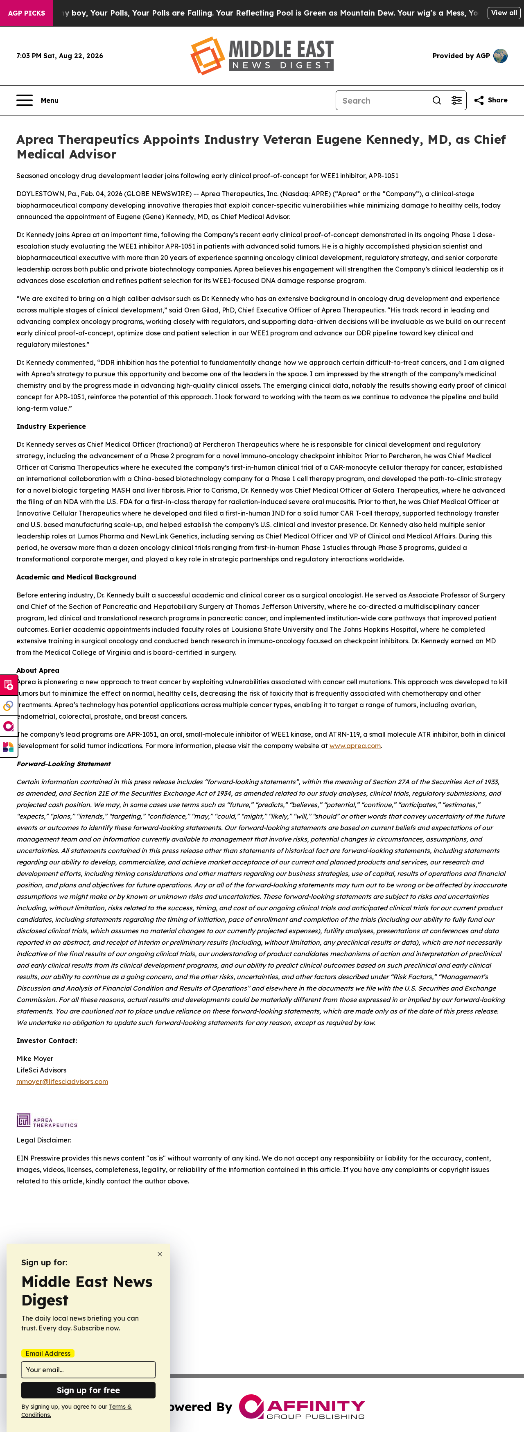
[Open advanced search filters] (456, 100)
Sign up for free (88, 1390)
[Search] (437, 100)
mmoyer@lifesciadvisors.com (62, 1081)
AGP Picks (26, 13)
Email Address (47, 1353)
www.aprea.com (355, 746)
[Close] (160, 1254)
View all (504, 13)
